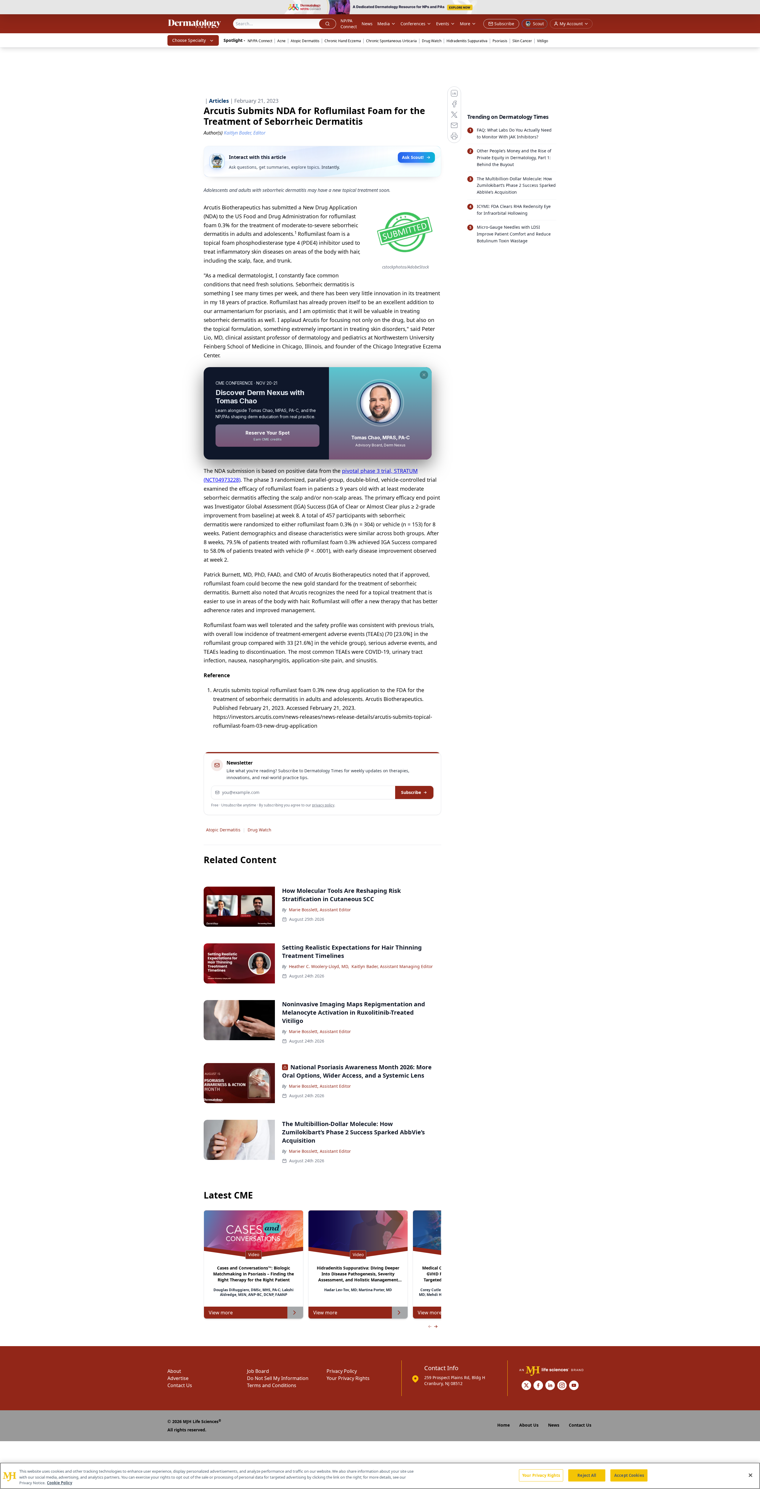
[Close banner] (752, 8)
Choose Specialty (189, 40)
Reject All (586, 1475)
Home (503, 1425)
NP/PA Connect (349, 23)
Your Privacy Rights (348, 1378)
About (174, 1371)
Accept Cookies (629, 1475)
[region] (380, 1476)
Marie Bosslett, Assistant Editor (320, 909)
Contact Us (179, 1385)
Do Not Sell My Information (277, 1378)
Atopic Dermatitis (305, 40)
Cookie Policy (59, 1482)
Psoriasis (500, 40)
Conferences (412, 23)
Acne (281, 40)
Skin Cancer (522, 40)
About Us (529, 1425)
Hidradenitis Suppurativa (466, 40)
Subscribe (411, 792)
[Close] (750, 1475)
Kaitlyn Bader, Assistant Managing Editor (392, 966)
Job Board (258, 1371)
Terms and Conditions (271, 1385)
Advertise (178, 1378)
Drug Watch (431, 40)
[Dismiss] (424, 375)
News (367, 23)
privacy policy (323, 805)
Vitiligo (542, 40)
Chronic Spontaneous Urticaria (391, 40)
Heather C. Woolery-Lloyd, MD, (319, 966)
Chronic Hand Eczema (342, 40)
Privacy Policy (342, 1371)
